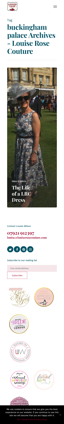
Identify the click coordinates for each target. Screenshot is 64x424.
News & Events (19, 181)
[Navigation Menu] (55, 6)
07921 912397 (20, 233)
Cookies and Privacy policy (34, 419)
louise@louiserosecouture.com (27, 237)
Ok (18, 419)
